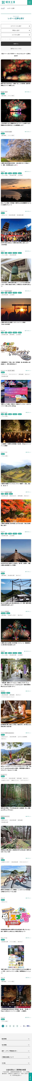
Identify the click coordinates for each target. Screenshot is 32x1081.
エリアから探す (16, 35)
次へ (24, 1026)
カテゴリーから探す (16, 26)
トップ (2, 8)
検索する (16, 44)
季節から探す (16, 30)
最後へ (28, 1026)
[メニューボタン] (29, 2)
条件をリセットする (16, 48)
